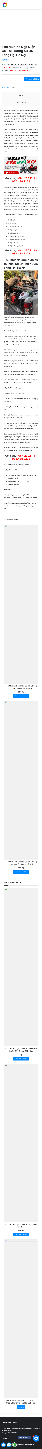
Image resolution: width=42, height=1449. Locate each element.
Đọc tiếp (21, 1407)
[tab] (21, 95)
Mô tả (21, 95)
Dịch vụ (12, 87)
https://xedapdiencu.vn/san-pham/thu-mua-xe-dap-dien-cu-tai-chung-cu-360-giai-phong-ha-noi (20, 505)
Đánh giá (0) (21, 102)
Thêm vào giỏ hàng (32, 79)
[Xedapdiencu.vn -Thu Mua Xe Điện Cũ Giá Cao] (5, 4)
